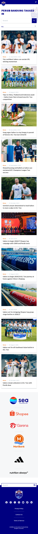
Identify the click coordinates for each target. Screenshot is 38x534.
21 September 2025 (15, 57)
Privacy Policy (19, 508)
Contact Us (19, 514)
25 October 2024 (14, 380)
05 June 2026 (13, 309)
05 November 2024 (14, 130)
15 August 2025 (13, 345)
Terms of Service (19, 520)
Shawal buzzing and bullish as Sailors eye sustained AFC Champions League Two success (17, 170)
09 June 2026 (13, 238)
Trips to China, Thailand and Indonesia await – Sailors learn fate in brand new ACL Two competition (18, 97)
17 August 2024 (13, 274)
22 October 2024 (14, 203)
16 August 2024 (13, 92)
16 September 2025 (15, 165)
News (4, 57)
